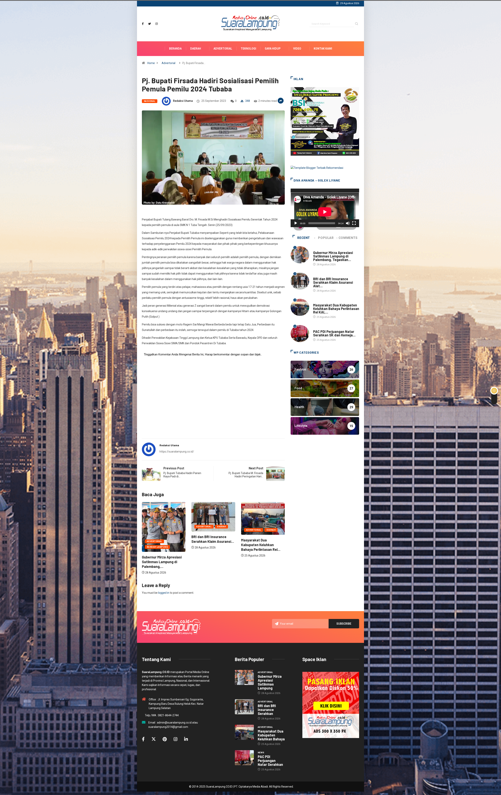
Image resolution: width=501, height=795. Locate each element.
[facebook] (143, 23)
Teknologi (248, 48)
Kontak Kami (323, 48)
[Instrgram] (156, 23)
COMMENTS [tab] (348, 238)
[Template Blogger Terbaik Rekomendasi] (317, 167)
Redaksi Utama (183, 100)
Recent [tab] (303, 238)
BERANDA (175, 48)
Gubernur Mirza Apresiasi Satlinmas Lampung (270, 682)
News (316, 327)
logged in (163, 592)
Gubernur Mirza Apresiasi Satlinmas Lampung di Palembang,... (239, 562)
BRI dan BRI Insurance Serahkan (267, 710)
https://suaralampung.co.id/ (176, 451)
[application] (325, 208)
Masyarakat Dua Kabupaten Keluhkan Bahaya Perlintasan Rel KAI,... (336, 308)
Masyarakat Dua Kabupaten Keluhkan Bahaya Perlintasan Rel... (189, 545)
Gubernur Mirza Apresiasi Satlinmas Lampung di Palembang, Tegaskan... (333, 256)
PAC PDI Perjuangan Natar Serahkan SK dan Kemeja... (334, 333)
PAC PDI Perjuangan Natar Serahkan (270, 760)
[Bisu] (348, 223)
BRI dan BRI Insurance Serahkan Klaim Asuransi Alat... (333, 282)
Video (297, 48)
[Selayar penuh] (354, 223)
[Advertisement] (213, 404)
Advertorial (223, 48)
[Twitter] (149, 23)
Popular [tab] (325, 238)
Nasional (149, 101)
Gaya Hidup (273, 48)
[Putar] (296, 223)
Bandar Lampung (234, 547)
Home (151, 63)
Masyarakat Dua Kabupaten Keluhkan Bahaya (271, 735)
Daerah (195, 48)
